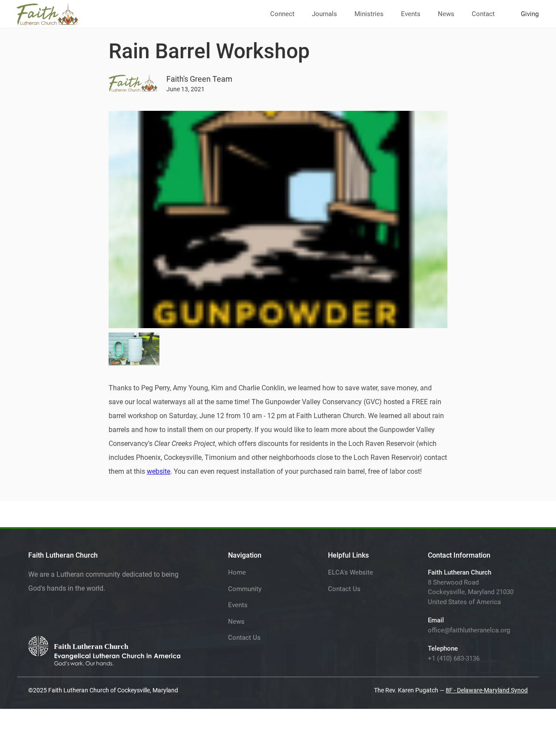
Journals (324, 14)
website (158, 471)
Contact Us (244, 638)
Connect (282, 14)
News (446, 14)
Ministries (369, 14)
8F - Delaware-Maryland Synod (487, 690)
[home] (48, 13)
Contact (483, 14)
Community (244, 589)
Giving (530, 14)
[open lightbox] (134, 349)
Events (410, 14)
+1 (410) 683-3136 (454, 658)
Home (237, 572)
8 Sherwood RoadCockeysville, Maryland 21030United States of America (470, 592)
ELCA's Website (350, 572)
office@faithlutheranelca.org (469, 630)
